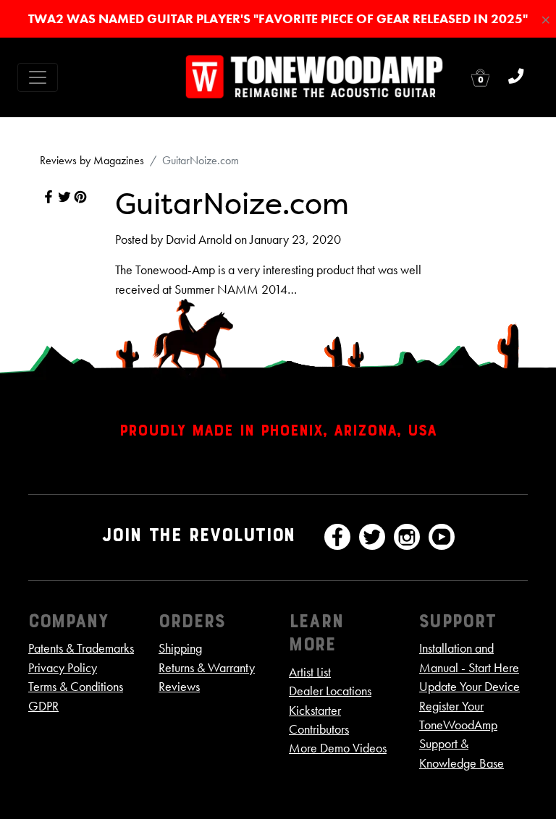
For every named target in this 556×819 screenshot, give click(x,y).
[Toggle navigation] (37, 77)
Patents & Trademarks (81, 648)
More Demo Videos (338, 748)
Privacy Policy (62, 668)
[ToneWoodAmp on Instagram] (407, 537)
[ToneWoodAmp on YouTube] (442, 537)
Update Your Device (469, 687)
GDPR (43, 706)
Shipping (180, 648)
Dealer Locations (330, 691)
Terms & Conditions (75, 687)
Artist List (310, 672)
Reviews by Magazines (92, 160)
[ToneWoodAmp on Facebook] (337, 537)
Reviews (179, 687)
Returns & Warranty (207, 668)
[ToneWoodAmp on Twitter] (372, 537)
